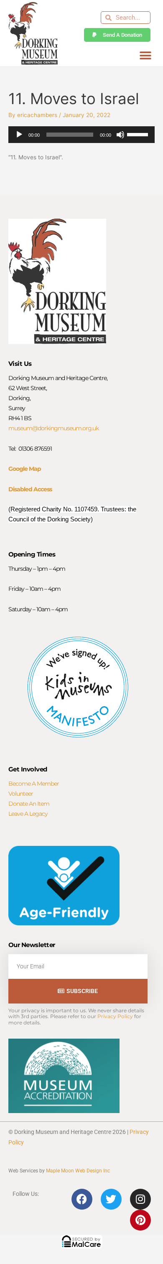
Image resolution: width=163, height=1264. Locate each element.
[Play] (19, 134)
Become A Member (33, 783)
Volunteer (20, 793)
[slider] (138, 133)
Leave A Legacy (28, 813)
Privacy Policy (115, 1016)
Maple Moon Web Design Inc (78, 1171)
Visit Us (20, 364)
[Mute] (120, 134)
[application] (81, 134)
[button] (145, 55)
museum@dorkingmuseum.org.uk (53, 428)
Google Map (24, 468)
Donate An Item (28, 803)
